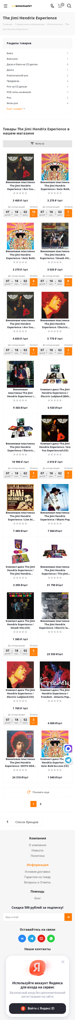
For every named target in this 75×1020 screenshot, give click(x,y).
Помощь (37, 891)
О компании (37, 845)
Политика (37, 856)
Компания (37, 838)
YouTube (41, 938)
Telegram (32, 938)
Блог (37, 898)
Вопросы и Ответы (37, 882)
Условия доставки (37, 871)
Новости (37, 850)
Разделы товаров (19, 43)
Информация (37, 865)
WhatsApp (51, 938)
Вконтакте (22, 938)
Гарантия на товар (37, 877)
